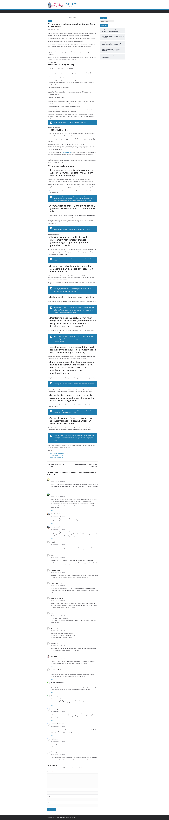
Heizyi (53, 542)
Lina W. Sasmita (56, 669)
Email (48, 796)
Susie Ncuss (54, 628)
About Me (50, 11)
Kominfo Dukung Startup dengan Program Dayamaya (86, 465)
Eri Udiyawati (55, 656)
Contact (57, 11)
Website (49, 803)
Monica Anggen (55, 709)
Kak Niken (72, 3)
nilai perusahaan (67, 152)
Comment (50, 772)
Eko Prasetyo (55, 696)
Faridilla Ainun (55, 570)
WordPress (74, 817)
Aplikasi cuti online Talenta (56, 455)
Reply (52, 490)
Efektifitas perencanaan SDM (57, 457)
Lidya (52, 555)
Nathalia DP (54, 739)
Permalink (63, 481)
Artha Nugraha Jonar (57, 598)
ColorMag (67, 817)
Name (49, 790)
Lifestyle (50, 20)
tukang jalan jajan (56, 583)
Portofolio (64, 11)
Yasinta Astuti (55, 514)
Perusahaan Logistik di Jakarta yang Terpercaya (57, 465)
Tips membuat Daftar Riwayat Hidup (59, 453)
